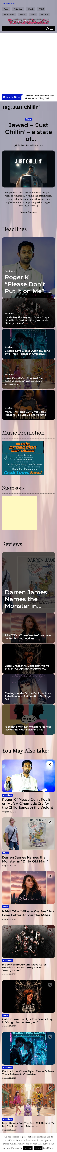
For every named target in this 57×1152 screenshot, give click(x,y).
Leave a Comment (28, 212)
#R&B (41, 9)
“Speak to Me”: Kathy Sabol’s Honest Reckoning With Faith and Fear (28, 728)
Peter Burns (26, 145)
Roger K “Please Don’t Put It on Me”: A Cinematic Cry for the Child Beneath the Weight (27, 803)
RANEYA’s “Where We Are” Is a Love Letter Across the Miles (37, 98)
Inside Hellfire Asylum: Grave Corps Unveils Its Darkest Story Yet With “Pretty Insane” (27, 320)
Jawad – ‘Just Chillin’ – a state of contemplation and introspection (28, 142)
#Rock (30, 9)
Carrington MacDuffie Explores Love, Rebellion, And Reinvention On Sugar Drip (28, 696)
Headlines (10, 271)
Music (28, 119)
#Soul (33, 14)
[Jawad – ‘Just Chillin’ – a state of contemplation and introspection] (28, 169)
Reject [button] (38, 1148)
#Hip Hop (18, 9)
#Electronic (9, 14)
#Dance (44, 14)
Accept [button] (28, 1148)
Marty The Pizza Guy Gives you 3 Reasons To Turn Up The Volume (25, 413)
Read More (48, 1148)
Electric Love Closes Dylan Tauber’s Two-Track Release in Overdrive (27, 352)
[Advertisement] (28, 64)
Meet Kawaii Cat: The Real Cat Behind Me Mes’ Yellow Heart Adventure (24, 381)
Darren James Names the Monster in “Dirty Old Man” (28, 602)
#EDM (22, 14)
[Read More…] (31, 205)
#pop (6, 9)
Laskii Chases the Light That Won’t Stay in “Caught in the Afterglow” (27, 667)
